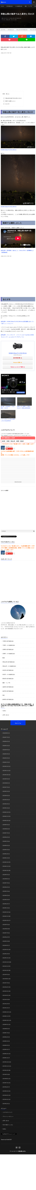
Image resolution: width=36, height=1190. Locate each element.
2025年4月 (5, 795)
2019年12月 (6, 1062)
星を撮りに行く (22, 1151)
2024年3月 (5, 849)
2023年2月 (5, 903)
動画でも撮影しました (9, 101)
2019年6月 (5, 1087)
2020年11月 (6, 1016)
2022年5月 (5, 941)
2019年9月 (5, 1074)
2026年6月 (5, 741)
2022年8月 (5, 928)
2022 (4, 19)
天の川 (12, 19)
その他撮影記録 (18, 6)
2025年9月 (5, 779)
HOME (2, 6)
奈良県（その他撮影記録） (9, 674)
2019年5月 (5, 1091)
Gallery (4, 710)
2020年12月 (6, 1012)
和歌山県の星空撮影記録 (15, 18)
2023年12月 (6, 862)
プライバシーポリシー (8, 1116)
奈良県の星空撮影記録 (8, 670)
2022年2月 (5, 953)
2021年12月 (6, 962)
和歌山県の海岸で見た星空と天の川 (13, 98)
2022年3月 (5, 949)
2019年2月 (5, 1103)
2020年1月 (5, 1057)
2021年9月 (5, 974)
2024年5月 (5, 841)
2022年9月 (5, 924)
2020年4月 (5, 1045)
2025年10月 (6, 774)
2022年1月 (5, 958)
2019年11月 (6, 1066)
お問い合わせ (6, 715)
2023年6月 (5, 887)
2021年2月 (5, 1003)
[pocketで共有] (9, 39)
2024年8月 (5, 828)
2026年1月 (5, 762)
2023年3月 (5, 899)
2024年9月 (5, 824)
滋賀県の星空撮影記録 (8, 687)
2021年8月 (5, 978)
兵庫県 (17, 441)
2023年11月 (6, 866)
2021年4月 (5, 995)
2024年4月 (5, 845)
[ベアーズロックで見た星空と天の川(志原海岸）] (8, 414)
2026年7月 (5, 737)
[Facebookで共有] (5, 36)
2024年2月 (5, 853)
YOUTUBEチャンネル (8, 1124)
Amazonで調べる (17, 362)
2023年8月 (5, 878)
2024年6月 (5, 837)
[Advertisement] (18, 71)
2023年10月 (6, 870)
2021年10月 (6, 970)
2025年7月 (5, 787)
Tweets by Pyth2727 (6, 1139)
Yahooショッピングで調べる (18, 367)
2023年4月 (5, 895)
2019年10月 (6, 1070)
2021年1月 (5, 1007)
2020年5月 (5, 1041)
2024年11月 (6, 816)
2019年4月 (5, 1095)
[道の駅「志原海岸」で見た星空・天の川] (8, 401)
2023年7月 (5, 883)
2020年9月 (5, 1024)
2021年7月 (5, 982)
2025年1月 (5, 808)
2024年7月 (5, 833)
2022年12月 (6, 912)
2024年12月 (6, 812)
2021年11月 (6, 966)
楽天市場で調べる (17, 358)
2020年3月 (5, 1049)
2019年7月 (5, 1082)
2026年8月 (5, 733)
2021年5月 (5, 991)
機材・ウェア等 (28, 6)
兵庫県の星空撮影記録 (8, 649)
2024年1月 (5, 858)
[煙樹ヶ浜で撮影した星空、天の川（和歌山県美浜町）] (24, 401)
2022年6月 (5, 937)
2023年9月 (5, 874)
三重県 (7, 441)
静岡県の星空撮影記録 (8, 699)
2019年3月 (5, 1099)
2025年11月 (6, 770)
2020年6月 (5, 1037)
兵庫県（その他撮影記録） (9, 653)
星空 (16, 19)
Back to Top (18, 723)
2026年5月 (5, 745)
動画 (4, 657)
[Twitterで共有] (13, 36)
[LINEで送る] (26, 39)
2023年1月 (5, 908)
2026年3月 (5, 754)
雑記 (4, 695)
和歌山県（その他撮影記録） (10, 666)
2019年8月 (5, 1078)
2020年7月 (5, 1032)
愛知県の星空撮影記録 (8, 678)
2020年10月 (6, 1020)
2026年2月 (5, 758)
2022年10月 (6, 920)
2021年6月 (5, 987)
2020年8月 (5, 1028)
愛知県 (22, 441)
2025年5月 (5, 791)
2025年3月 (5, 799)
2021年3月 (5, 999)
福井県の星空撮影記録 (8, 691)
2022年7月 (5, 933)
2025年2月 (5, 804)
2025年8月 (5, 783)
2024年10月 (6, 820)
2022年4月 (5, 945)
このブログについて (7, 1112)
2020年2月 (5, 1053)
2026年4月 (5, 749)
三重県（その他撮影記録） (9, 645)
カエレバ (20, 354)
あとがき (6, 103)
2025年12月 (6, 766)
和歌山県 (8, 19)
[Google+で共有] (22, 36)
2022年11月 (6, 916)
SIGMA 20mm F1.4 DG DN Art (8, 149)
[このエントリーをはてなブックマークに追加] (31, 36)
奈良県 (3, 441)
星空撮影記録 (10, 6)
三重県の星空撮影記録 (8, 641)
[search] (34, 531)
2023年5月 (5, 891)
